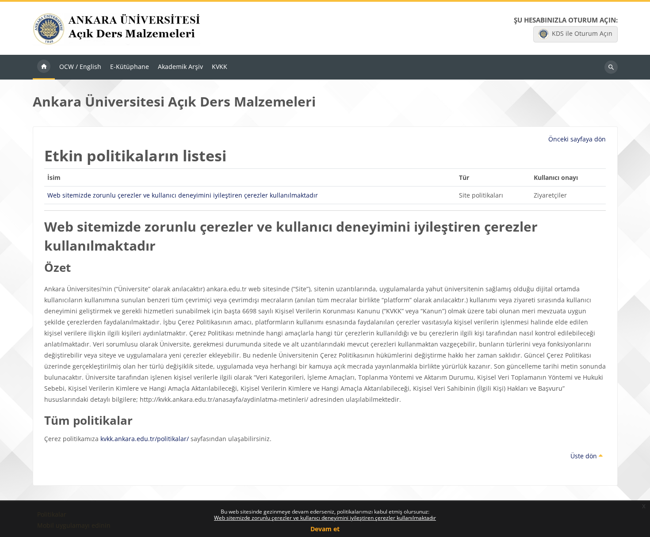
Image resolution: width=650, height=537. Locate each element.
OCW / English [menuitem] (80, 66)
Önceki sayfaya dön (577, 139)
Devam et (325, 529)
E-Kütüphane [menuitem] (129, 66)
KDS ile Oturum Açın (582, 33)
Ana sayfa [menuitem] (44, 67)
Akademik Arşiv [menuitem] (180, 66)
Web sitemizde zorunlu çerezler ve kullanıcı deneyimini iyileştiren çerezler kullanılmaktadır (325, 518)
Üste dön (584, 456)
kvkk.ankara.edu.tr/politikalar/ (144, 438)
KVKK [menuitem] (219, 66)
